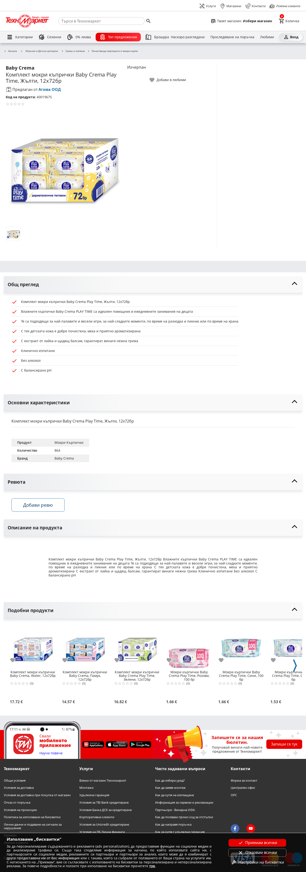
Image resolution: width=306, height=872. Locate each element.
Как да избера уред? (170, 780)
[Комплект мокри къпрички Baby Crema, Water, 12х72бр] (33, 646)
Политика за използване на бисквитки (32, 817)
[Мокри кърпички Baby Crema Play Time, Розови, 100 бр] (189, 646)
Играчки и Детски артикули (42, 51)
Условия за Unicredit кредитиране (104, 824)
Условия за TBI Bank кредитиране (104, 802)
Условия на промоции (20, 810)
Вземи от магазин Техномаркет (102, 780)
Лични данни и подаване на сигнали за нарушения (33, 826)
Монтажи (86, 788)
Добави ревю (38, 505)
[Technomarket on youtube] (250, 828)
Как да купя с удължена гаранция (180, 832)
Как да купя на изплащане (174, 795)
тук (152, 866)
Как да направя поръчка (173, 824)
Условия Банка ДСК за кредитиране (105, 810)
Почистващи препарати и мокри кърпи (115, 51)
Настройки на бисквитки (261, 862)
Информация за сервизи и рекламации (184, 802)
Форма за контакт (244, 780)
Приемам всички (261, 842)
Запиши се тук (284, 744)
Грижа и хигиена (75, 51)
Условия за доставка (19, 788)
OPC (234, 795)
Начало (12, 51)
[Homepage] (27, 21)
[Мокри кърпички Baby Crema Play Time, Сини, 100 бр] (241, 646)
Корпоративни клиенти (96, 817)
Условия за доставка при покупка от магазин (37, 795)
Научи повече (51, 753)
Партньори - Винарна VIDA (175, 810)
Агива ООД (49, 89)
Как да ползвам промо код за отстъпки (184, 817)
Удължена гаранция (94, 795)
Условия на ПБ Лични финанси (102, 832)
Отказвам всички (261, 852)
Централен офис (243, 788)
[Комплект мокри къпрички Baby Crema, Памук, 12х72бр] (85, 646)
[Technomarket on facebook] (235, 828)
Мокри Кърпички (69, 442)
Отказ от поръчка (17, 802)
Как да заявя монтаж (170, 788)
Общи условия (15, 780)
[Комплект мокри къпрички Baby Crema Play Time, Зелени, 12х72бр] (137, 646)
